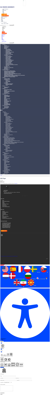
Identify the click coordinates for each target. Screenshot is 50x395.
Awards (3, 202)
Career (2, 38)
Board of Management (9, 56)
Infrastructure (6, 160)
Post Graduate (8, 80)
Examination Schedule (9, 84)
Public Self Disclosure (3, 34)
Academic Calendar (7, 78)
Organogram (6, 68)
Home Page (16, 183)
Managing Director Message (9, 119)
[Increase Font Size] (1, 340)
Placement (5, 99)
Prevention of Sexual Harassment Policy (7, 218)
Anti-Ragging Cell (4, 217)
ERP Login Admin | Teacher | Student (4, 15)
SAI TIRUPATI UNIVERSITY (7, 6)
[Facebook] (22, 195)
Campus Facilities (6, 96)
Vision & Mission (6, 46)
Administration (6, 47)
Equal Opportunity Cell (7, 166)
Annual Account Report (5, 214)
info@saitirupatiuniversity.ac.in (8, 193)
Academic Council (8, 57)
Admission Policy (6, 91)
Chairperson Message (9, 50)
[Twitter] (24, 195)
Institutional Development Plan (8, 67)
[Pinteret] (25, 195)
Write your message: (2, 384)
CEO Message (8, 51)
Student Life (4, 159)
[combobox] (25, 277)
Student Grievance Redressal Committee (12, 64)
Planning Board (8, 58)
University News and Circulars (6, 206)
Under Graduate (8, 81)
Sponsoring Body (8, 55)
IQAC (2, 36)
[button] (25, 110)
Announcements (6, 106)
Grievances (5, 100)
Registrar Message (8, 53)
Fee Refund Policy (7, 93)
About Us (5, 45)
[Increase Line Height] (1, 349)
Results (7, 85)
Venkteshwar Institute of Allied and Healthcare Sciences (12, 73)
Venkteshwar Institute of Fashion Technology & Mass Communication (14, 75)
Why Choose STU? (7, 136)
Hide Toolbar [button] (2, 341)
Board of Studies (8, 125)
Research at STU (6, 153)
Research (4, 152)
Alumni (2, 21)
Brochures (5, 90)
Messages (5, 48)
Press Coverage (6, 107)
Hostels (5, 97)
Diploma (7, 82)
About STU (3, 44)
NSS (1, 19)
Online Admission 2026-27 (8, 89)
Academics (3, 77)
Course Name (2, 382)
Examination (6, 149)
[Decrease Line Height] (1, 351)
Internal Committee (8, 130)
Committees (5, 122)
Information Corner (5, 105)
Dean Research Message (9, 54)
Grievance (3, 211)
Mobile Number (2, 380)
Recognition (6, 66)
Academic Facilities (7, 95)
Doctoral (7, 146)
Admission (3, 88)
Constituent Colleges (5, 69)
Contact (3, 108)
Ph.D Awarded (3, 18)
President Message (8, 52)
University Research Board (10, 60)
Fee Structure (6, 92)
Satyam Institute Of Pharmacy (8, 74)
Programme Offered (7, 79)
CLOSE (1, 394)
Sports (2, 20)
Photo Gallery (6, 103)
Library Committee (8, 62)
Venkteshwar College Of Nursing (9, 72)
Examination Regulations (9, 83)
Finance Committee (8, 59)
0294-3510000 (6, 190)
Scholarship (6, 102)
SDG (3, 215)
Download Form (6, 101)
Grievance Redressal (7, 104)
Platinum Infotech (26, 262)
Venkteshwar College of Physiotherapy (10, 71)
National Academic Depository (6, 201)
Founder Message (8, 49)
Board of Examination (9, 61)
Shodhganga (6, 87)
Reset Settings (2, 367)
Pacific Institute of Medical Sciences (9, 137)
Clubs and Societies (7, 98)
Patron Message (8, 116)
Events (3, 200)
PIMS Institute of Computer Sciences (9, 76)
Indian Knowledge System (5, 216)
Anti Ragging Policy (7, 169)
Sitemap (47, 258)
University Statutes (4, 205)
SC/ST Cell (7, 65)
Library (5, 163)
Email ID (18, 380)
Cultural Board (8, 133)
